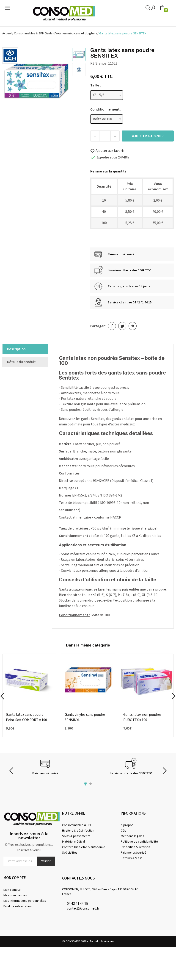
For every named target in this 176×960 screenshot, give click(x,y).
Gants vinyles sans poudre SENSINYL (85, 717)
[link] (10, 55)
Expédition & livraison (135, 847)
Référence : (98, 63)
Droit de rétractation (17, 906)
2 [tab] (90, 783)
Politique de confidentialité (139, 842)
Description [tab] (16, 349)
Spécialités (69, 853)
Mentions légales (132, 836)
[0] (162, 8)
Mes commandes (15, 895)
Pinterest (133, 326)
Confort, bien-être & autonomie (83, 847)
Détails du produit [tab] (21, 361)
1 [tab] (85, 783)
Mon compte (12, 890)
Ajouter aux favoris (110, 150)
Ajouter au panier (148, 136)
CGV (123, 831)
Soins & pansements (76, 836)
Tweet (122, 326)
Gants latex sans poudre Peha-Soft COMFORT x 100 (26, 717)
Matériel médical (73, 842)
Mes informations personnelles (24, 901)
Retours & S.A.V (131, 858)
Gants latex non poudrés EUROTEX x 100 (142, 717)
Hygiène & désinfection (78, 831)
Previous (11, 82)
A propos (127, 825)
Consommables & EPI (76, 825)
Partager (112, 326)
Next (60, 82)
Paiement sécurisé (133, 853)
